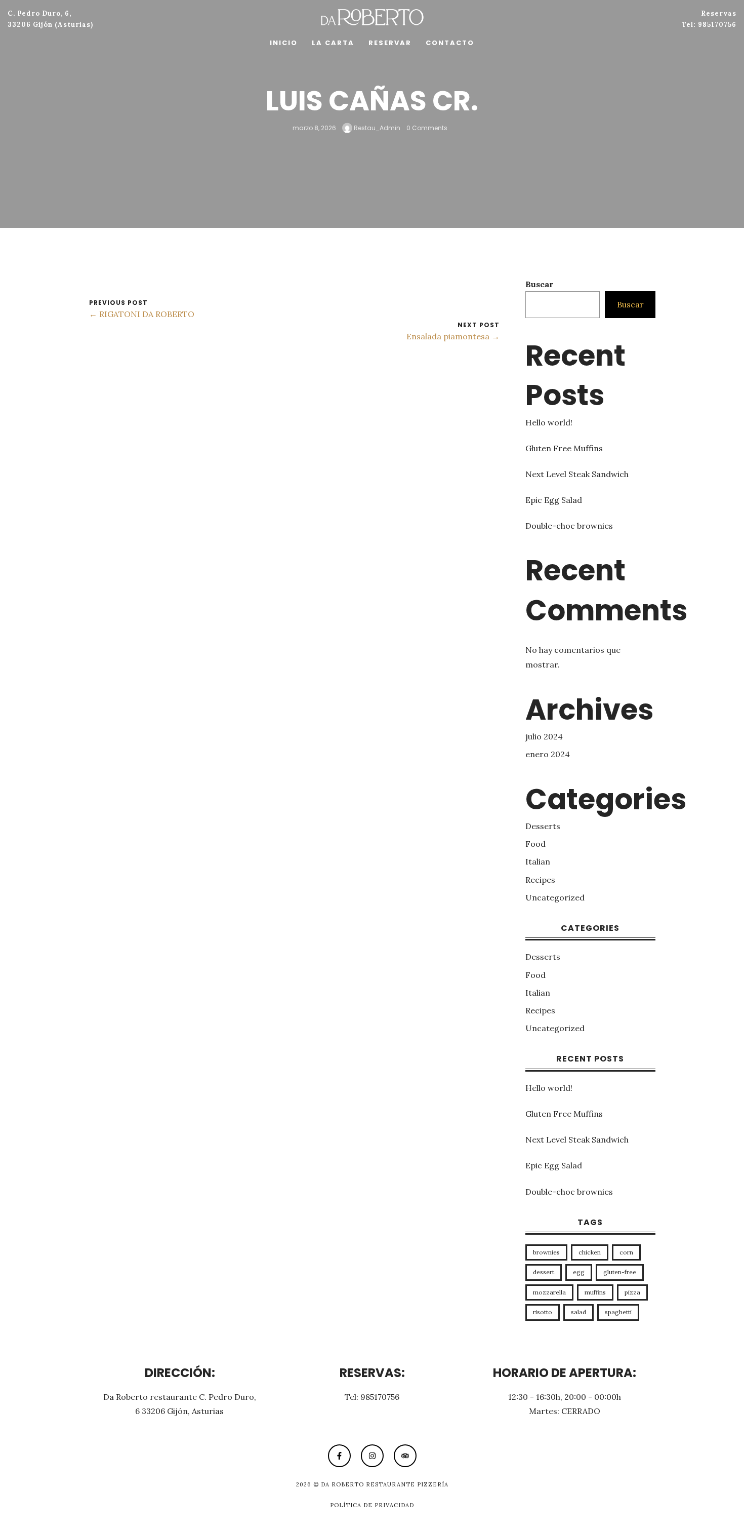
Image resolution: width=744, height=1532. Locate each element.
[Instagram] (372, 1455)
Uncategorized (555, 897)
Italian (537, 861)
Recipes (540, 880)
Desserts (542, 826)
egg (579, 1272)
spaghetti (618, 1312)
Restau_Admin (376, 127)
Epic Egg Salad (553, 500)
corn (626, 1252)
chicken (589, 1252)
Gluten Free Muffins (564, 448)
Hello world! (548, 422)
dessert (543, 1272)
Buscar (539, 284)
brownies (546, 1252)
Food (535, 844)
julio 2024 (544, 736)
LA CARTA (333, 43)
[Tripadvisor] (405, 1455)
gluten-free (619, 1272)
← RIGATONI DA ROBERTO (141, 314)
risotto (542, 1312)
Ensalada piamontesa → (453, 336)
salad (578, 1312)
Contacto (450, 43)
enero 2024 (547, 754)
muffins (595, 1292)
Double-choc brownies (569, 526)
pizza (632, 1292)
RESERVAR (389, 43)
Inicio (284, 43)
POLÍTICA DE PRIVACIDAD (372, 1505)
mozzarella (549, 1292)
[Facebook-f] (339, 1455)
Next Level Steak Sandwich (577, 474)
